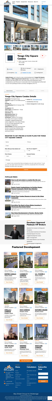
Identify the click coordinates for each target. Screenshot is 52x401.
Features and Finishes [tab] (20, 86)
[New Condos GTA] (7, 2)
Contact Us (44, 2)
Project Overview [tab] (9, 86)
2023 (46, 267)
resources (17, 372)
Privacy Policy (18, 378)
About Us (36, 1)
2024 (46, 303)
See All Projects (26, 356)
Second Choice (31, 149)
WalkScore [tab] (31, 86)
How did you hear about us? (12, 144)
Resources (30, 1)
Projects (18, 1)
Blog (13, 3)
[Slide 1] (8, 43)
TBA (16, 68)
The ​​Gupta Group (37, 95)
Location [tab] (42, 86)
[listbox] (15, 146)
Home (13, 1)
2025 (31, 267)
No (39, 145)
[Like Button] (42, 51)
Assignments (24, 1)
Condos (10, 64)
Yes (29, 145)
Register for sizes (27, 68)
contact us (17, 380)
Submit (26, 165)
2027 (15, 303)
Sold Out (29, 285)
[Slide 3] (17, 43)
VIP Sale (14, 249)
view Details (9, 277)
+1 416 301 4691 (9, 377)
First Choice (8, 149)
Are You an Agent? (32, 144)
